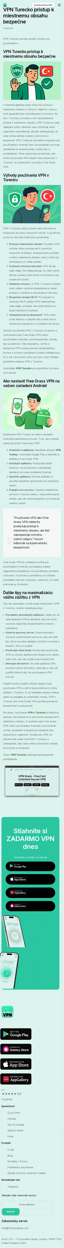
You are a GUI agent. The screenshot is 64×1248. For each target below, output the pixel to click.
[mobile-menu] (59, 5)
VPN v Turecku (36, 712)
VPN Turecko (24, 368)
